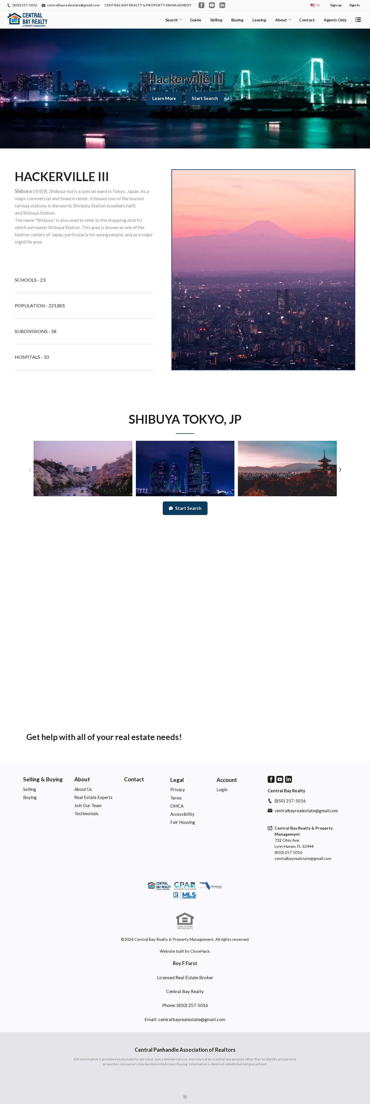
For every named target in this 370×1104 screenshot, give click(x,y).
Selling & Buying (43, 779)
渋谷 (38, 191)
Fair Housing (182, 822)
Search (171, 19)
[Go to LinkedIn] (222, 5)
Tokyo (118, 191)
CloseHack (200, 951)
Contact (307, 19)
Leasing (259, 19)
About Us (83, 789)
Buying (237, 19)
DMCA (177, 806)
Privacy (177, 789)
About (281, 19)
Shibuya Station (39, 212)
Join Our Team (87, 805)
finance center (74, 198)
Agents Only (335, 19)
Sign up (336, 5)
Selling (216, 19)
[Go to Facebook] (201, 5)
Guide (195, 19)
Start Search (205, 98)
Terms (176, 797)
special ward (94, 191)
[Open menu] (358, 20)
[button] (83, 468)
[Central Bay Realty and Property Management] (185, 891)
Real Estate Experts (93, 797)
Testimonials (86, 813)
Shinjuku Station (89, 205)
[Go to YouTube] (212, 5)
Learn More (164, 98)
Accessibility (182, 814)
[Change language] (315, 5)
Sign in (354, 5)
